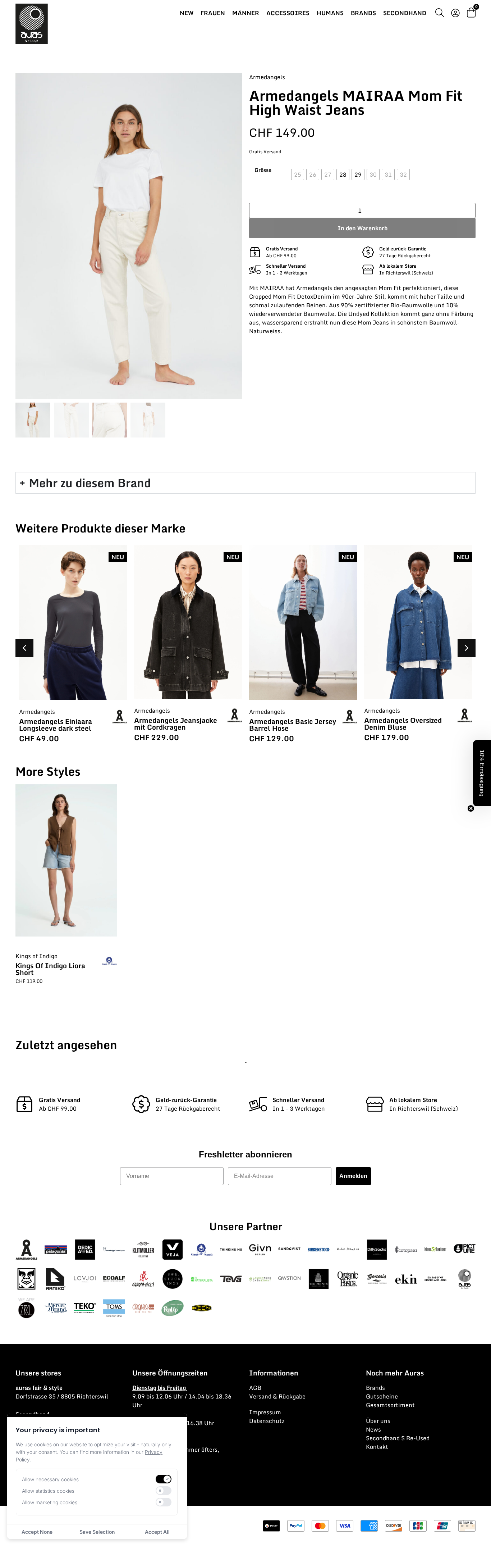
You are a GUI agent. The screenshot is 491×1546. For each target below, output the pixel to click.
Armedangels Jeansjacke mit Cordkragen (60, 724)
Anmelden (353, 1176)
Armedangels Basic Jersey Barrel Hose (177, 725)
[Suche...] (439, 13)
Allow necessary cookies (50, 1479)
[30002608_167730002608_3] (128, 236)
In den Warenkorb (362, 228)
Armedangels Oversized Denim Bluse (288, 724)
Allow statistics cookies (48, 1491)
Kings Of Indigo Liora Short (50, 969)
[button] (467, 648)
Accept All (157, 1532)
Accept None (37, 1532)
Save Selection (97, 1532)
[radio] (298, 174)
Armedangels (267, 77)
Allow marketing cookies (49, 1502)
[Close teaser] (470, 808)
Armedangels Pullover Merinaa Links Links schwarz (401, 727)
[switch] (163, 1479)
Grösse (262, 170)
